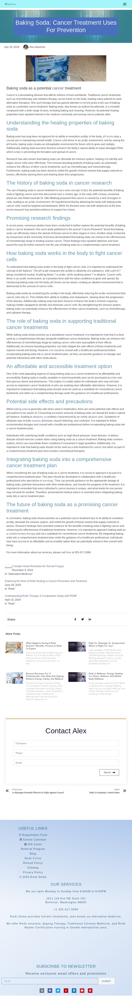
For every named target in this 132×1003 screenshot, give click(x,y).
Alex (68, 552)
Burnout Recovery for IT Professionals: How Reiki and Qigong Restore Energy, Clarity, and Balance (45, 676)
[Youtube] (82, 990)
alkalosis (38, 416)
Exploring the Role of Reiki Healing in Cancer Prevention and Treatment (46, 581)
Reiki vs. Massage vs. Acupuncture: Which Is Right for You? (107, 644)
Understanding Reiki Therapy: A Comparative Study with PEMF (41, 596)
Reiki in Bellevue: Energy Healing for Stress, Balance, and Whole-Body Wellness (106, 676)
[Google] (42, 990)
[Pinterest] (90, 990)
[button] (124, 4)
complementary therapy (22, 533)
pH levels (108, 136)
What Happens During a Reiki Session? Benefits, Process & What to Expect (44, 646)
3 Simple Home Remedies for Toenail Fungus (38, 566)
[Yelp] (66, 990)
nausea (36, 420)
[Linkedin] (74, 990)
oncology (48, 480)
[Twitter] (58, 990)
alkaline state (95, 416)
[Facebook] (50, 990)
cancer (58, 88)
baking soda (21, 409)
